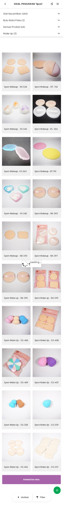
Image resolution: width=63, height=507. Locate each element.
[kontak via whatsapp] (57, 490)
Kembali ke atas (31, 479)
